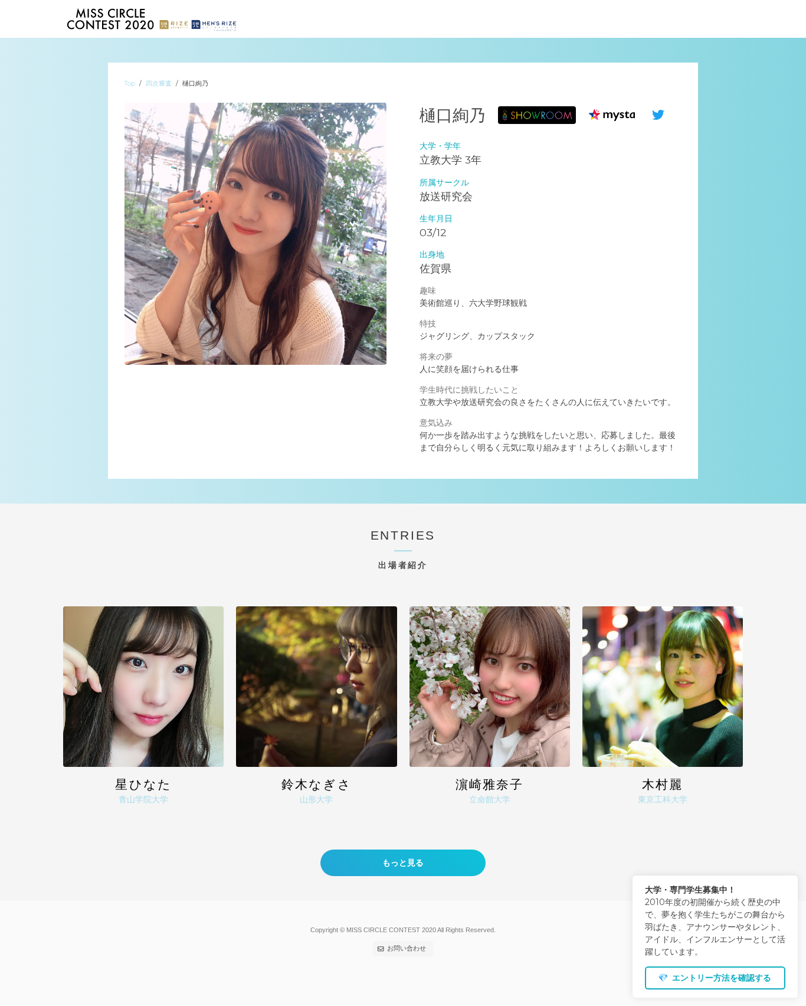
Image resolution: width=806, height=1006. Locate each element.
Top (129, 83)
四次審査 (159, 83)
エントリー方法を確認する (714, 977)
